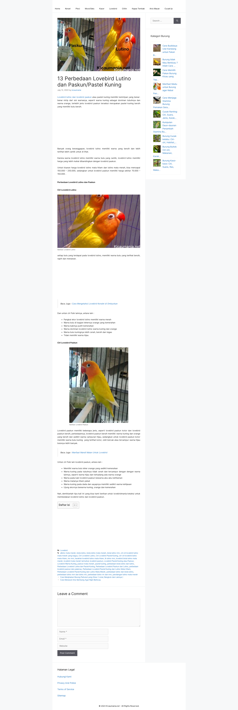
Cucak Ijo (169, 8)
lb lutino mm (110, 558)
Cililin (124, 8)
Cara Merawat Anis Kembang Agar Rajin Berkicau (80, 580)
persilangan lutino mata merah (125, 574)
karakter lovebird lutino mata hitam (89, 558)
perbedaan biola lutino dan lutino (120, 564)
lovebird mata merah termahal (76, 561)
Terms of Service (65, 689)
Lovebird (113, 8)
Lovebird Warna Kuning (66, 564)
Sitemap (61, 695)
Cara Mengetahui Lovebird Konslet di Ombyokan (95, 303)
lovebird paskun (96, 561)
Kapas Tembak (138, 8)
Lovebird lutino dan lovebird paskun (74, 97)
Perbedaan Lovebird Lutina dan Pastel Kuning (76, 566)
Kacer (101, 8)
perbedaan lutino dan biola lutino (119, 572)
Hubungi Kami (64, 676)
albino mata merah (68, 553)
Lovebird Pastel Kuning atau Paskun (119, 561)
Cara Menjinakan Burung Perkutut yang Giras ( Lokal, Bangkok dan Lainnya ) (91, 577)
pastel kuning (100, 564)
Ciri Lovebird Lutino (87, 556)
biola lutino (81, 553)
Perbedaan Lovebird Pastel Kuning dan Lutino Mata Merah (81, 572)
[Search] (177, 21)
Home (57, 8)
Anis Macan (155, 8)
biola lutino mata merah (96, 553)
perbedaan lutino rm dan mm (100, 574)
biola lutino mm (113, 553)
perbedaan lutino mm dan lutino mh (72, 574)
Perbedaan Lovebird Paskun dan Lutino (112, 566)
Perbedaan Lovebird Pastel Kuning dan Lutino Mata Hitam (107, 569)
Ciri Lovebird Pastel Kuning (107, 556)
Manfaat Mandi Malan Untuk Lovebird (89, 452)
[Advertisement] (98, 128)
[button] (74, 505)
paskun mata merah (85, 564)
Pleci (78, 8)
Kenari (68, 8)
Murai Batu (89, 8)
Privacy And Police (66, 683)
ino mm (71, 558)
